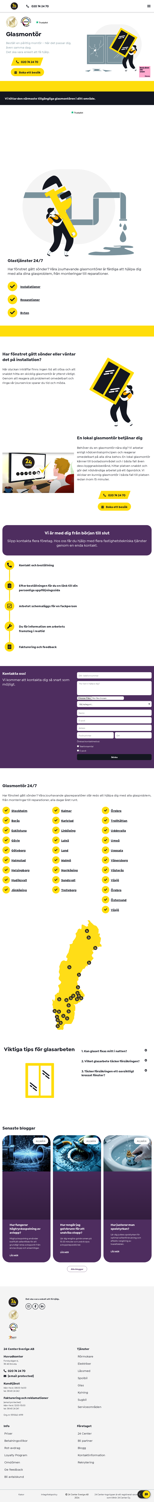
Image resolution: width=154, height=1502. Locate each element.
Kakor (21, 1494)
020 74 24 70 (40, 6)
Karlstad (67, 820)
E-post (83, 750)
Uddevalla (118, 830)
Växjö (115, 880)
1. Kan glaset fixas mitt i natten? (104, 1051)
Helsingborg (20, 870)
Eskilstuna (19, 830)
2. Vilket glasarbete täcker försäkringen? (111, 1061)
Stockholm (19, 810)
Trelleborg (69, 890)
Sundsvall (68, 880)
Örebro (116, 810)
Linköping (68, 830)
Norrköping (69, 870)
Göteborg (18, 850)
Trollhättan (119, 820)
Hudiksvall (19, 880)
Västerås (117, 870)
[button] (149, 6)
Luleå (65, 840)
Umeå (115, 840)
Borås (15, 820)
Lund (64, 850)
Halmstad (18, 860)
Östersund (118, 899)
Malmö (66, 860)
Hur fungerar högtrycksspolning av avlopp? (25, 1228)
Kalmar (66, 810)
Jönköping (19, 890)
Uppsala (117, 850)
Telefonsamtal (86, 746)
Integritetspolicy (49, 1494)
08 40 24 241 (13, 1408)
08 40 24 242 (13, 1390)
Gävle (15, 840)
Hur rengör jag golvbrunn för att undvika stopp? (72, 1228)
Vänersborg (119, 860)
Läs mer (14, 1255)
